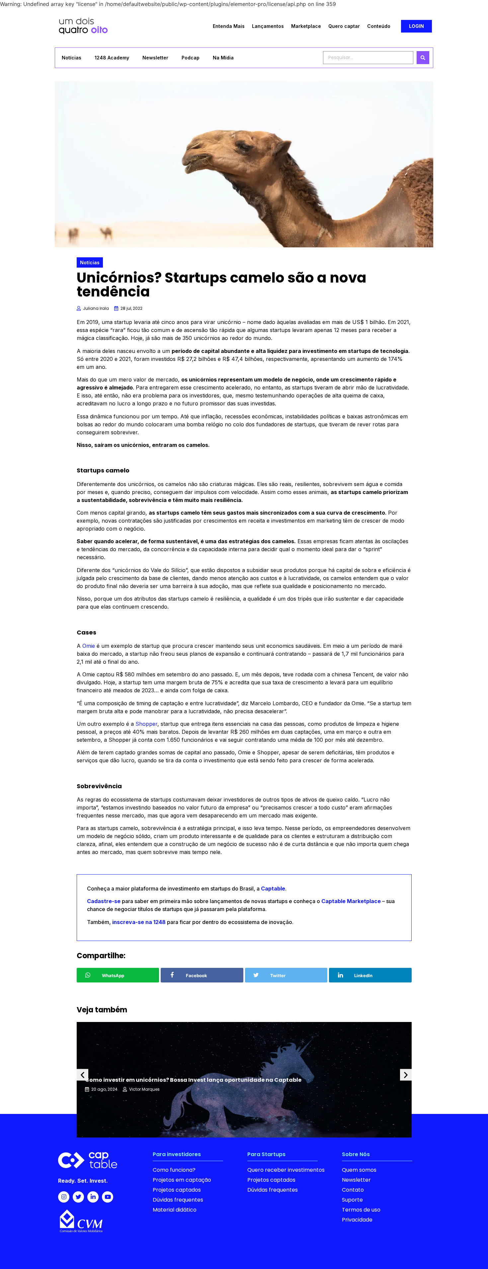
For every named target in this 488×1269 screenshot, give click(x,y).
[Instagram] (63, 1197)
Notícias (71, 57)
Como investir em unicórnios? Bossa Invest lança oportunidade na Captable (193, 1080)
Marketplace (306, 26)
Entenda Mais (229, 26)
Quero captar (344, 26)
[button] (416, 26)
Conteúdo (378, 26)
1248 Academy (112, 57)
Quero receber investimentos (286, 1170)
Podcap (191, 57)
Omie (88, 645)
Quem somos (359, 1170)
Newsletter (155, 57)
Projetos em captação (182, 1180)
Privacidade (357, 1220)
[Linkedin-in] (93, 1197)
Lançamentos (268, 26)
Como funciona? (174, 1170)
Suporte (352, 1200)
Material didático (175, 1210)
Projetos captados (177, 1190)
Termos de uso (361, 1210)
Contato (353, 1190)
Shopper (146, 723)
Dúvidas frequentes (178, 1200)
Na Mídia (223, 57)
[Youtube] (107, 1197)
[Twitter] (78, 1197)
